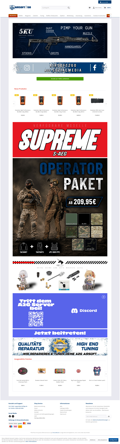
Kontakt (36, 412)
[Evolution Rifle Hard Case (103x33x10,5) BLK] (60, 101)
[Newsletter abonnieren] (108, 416)
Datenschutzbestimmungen (100, 420)
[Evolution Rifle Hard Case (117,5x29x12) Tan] (97, 101)
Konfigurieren (113, 440)
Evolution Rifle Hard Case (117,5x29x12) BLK (79, 111)
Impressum (63, 414)
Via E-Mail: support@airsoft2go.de (18, 406)
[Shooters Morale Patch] (23, 371)
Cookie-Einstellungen (66, 410)
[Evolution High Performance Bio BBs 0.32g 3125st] (23, 101)
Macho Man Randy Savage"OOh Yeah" (97, 381)
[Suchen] (68, 7)
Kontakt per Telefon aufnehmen (60, 78)
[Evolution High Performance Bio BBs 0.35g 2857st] (41, 101)
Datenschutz (63, 412)
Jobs (61, 406)
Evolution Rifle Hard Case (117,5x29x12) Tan (97, 111)
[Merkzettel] (89, 7)
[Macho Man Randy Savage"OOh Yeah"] (97, 371)
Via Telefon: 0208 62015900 (16, 408)
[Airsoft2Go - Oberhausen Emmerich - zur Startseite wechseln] (20, 7)
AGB (35, 416)
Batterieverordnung (39, 406)
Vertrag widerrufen (39, 418)
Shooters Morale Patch (23, 380)
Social (35, 408)
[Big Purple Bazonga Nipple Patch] (60, 371)
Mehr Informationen (31, 441)
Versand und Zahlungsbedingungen (44, 414)
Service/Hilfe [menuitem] (105, 2)
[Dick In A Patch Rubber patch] (78, 371)
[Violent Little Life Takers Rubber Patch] (41, 371)
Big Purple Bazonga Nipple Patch (60, 381)
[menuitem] (56, 7)
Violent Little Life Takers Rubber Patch (41, 381)
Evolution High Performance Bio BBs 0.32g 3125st (22, 111)
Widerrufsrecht (38, 410)
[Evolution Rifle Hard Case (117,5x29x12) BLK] (79, 101)
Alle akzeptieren (102, 440)
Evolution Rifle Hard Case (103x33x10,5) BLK (60, 111)
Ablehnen (92, 440)
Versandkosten (56, 432)
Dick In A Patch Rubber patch (78, 380)
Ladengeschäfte (64, 408)
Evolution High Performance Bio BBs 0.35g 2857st (41, 111)
